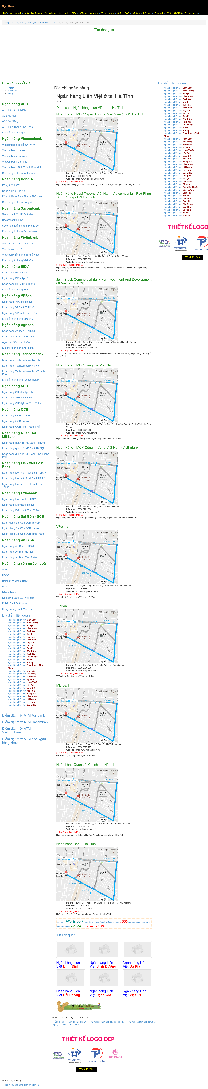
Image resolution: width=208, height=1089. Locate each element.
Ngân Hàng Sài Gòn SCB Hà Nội (20, 528)
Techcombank (108, 13)
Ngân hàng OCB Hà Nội (15, 421)
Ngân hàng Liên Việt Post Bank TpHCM (24, 472)
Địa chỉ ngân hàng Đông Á (17, 202)
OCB (127, 13)
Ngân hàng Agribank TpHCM (18, 331)
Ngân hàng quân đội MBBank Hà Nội (23, 448)
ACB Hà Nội (9, 115)
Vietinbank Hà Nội (12, 249)
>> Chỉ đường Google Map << (69, 181)
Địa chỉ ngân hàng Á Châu (17, 132)
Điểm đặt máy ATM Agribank (23, 715)
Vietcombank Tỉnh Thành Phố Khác (22, 167)
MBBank (136, 13)
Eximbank (159, 13)
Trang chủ (8, 22)
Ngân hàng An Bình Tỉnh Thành (20, 557)
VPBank (83, 13)
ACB (5, 13)
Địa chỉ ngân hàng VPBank (17, 318)
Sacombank (50, 13)
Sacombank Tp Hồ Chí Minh (18, 214)
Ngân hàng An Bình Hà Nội (17, 551)
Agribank (94, 13)
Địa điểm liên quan (16, 615)
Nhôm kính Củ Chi (71, 1024)
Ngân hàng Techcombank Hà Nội (20, 365)
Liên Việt (147, 13)
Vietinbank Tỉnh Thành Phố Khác (20, 254)
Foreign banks (191, 13)
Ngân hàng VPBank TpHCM (18, 307)
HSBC (5, 575)
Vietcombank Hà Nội (13, 150)
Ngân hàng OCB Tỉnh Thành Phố (21, 426)
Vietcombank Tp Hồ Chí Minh (18, 144)
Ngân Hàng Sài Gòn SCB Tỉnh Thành (23, 533)
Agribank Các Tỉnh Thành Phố (19, 342)
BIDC (5, 586)
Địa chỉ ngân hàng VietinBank (19, 260)
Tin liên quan (65, 934)
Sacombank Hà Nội (13, 220)
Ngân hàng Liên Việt (22, 619)
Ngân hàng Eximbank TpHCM (19, 499)
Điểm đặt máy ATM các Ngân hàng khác (24, 740)
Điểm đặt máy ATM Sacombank (25, 721)
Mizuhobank (9, 592)
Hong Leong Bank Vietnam (17, 609)
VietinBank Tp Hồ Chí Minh (17, 243)
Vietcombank (16, 13)
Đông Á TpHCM (11, 185)
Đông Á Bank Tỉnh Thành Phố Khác (22, 196)
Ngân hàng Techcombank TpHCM (21, 360)
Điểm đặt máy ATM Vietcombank (16, 730)
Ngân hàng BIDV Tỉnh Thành (18, 284)
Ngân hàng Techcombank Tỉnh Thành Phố (23, 372)
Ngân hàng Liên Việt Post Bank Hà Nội (24, 478)
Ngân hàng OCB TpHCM (16, 415)
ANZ (4, 569)
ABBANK (178, 13)
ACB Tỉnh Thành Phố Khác (17, 127)
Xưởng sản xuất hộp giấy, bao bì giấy (108, 1021)
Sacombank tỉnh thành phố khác (20, 225)
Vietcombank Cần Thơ (14, 161)
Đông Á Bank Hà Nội (14, 191)
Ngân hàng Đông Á (33, 13)
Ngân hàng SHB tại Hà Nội (17, 397)
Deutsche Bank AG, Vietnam (18, 597)
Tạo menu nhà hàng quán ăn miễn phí (22, 1084)
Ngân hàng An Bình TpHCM (18, 546)
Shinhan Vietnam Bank (15, 580)
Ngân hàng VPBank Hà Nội (17, 301)
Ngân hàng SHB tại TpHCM (17, 392)
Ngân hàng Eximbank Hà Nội (18, 504)
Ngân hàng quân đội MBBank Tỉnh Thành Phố (25, 455)
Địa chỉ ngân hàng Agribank (18, 347)
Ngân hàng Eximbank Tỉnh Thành (21, 510)
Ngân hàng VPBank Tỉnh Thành (20, 313)
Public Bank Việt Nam (14, 603)
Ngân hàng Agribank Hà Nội (18, 336)
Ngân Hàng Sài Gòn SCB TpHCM (21, 522)
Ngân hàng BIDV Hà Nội (16, 272)
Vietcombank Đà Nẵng (15, 156)
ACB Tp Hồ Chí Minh (14, 110)
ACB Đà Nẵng (10, 121)
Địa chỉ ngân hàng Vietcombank (20, 173)
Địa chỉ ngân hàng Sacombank (19, 231)
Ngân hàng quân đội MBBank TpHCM (23, 442)
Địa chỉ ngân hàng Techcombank (20, 379)
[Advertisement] (104, 57)
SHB (119, 13)
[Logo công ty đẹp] (87, 1052)
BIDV (74, 13)
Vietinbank (64, 13)
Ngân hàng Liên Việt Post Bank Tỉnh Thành (35, 22)
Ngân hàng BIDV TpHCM (16, 278)
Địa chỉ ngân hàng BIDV (15, 289)
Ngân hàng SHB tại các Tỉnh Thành (22, 403)
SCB (169, 13)
